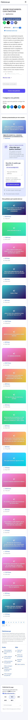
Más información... (10, 693)
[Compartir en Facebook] (11, 106)
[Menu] (25, 2)
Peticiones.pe (5, 2)
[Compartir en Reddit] (23, 106)
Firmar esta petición (14, 91)
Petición (8, 27)
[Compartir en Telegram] (19, 106)
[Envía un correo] (12, 22)
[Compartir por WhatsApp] (4, 22)
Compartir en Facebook (13, 19)
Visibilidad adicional (11, 30)
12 (6, 625)
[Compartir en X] (8, 22)
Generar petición (14, 184)
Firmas (17, 27)
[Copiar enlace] (15, 22)
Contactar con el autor (10, 84)
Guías (4, 647)
